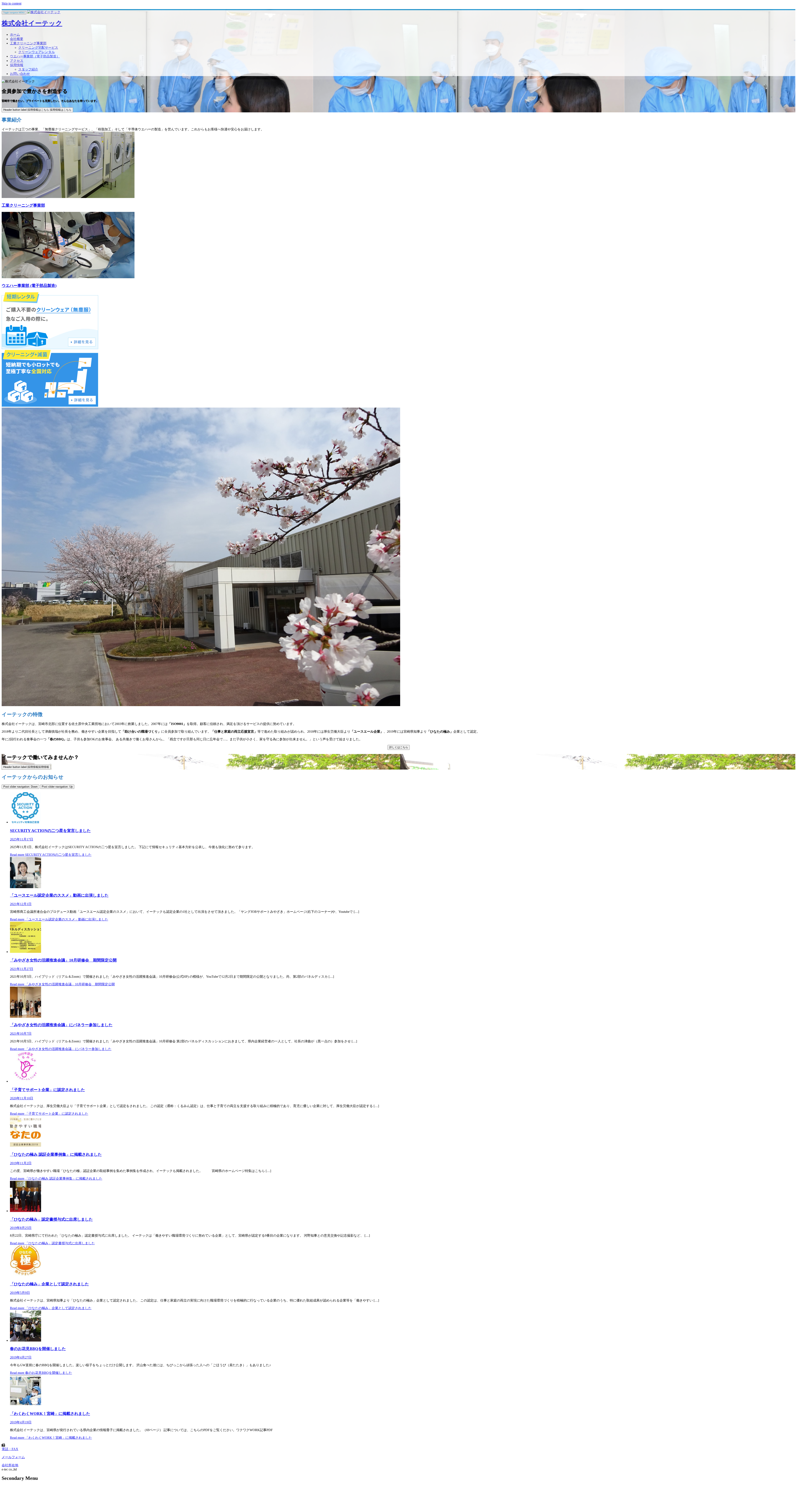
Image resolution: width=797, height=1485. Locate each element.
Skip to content (11, 3)
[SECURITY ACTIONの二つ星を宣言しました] (25, 822)
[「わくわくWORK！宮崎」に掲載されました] (25, 1405)
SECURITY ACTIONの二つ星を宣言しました (50, 830)
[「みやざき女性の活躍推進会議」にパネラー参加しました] (25, 1016)
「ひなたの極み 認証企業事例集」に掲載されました (56, 1154)
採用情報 (16, 65)
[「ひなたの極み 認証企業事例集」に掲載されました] (25, 1146)
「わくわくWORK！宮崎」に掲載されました (50, 1413)
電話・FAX (10, 1449)
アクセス (16, 60)
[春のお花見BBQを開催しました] (25, 1340)
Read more (51, 854)
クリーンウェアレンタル (36, 52)
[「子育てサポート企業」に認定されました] (25, 1081)
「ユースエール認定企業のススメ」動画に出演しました (59, 895)
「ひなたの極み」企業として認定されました (49, 1284)
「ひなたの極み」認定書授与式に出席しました (51, 1219)
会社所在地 (10, 1465)
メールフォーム (13, 1457)
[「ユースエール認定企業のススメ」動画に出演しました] (25, 887)
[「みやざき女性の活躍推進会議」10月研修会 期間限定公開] (25, 951)
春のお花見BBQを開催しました (38, 1349)
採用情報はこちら (37, 109)
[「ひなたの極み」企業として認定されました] (25, 1275)
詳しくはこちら (398, 747)
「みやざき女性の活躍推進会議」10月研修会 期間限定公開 (63, 960)
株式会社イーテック (32, 23)
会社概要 (16, 39)
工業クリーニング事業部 (28, 43)
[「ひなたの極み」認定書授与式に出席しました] (25, 1211)
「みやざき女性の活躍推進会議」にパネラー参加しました (61, 1025)
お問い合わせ (20, 73)
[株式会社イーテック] (43, 12)
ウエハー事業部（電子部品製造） (35, 56)
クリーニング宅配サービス (38, 47)
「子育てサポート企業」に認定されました (47, 1090)
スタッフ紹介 (28, 69)
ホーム (15, 34)
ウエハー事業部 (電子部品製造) (29, 285)
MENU (14, 13)
